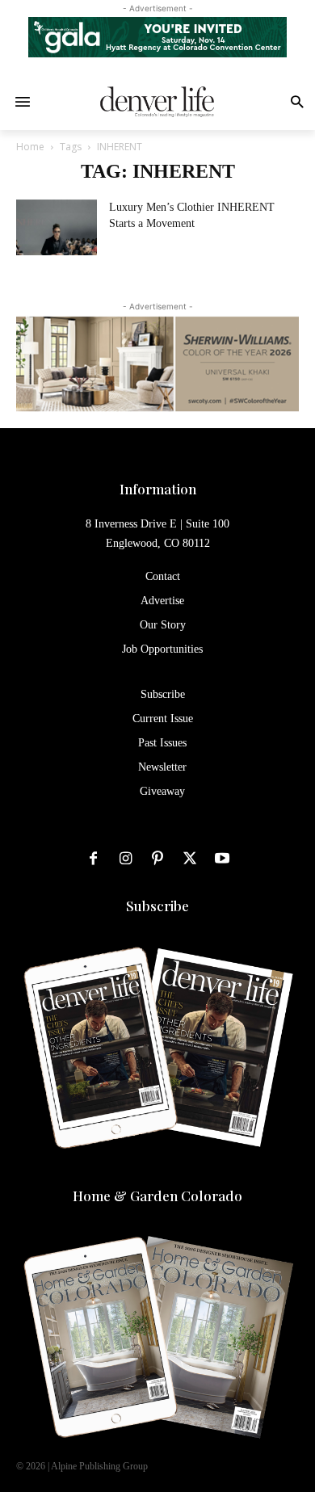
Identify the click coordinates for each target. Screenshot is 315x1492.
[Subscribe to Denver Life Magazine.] (157, 1049)
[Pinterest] (157, 859)
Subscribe (157, 905)
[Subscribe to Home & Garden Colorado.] (157, 1339)
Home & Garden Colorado (157, 1195)
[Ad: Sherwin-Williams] (157, 363)
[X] (190, 859)
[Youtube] (222, 859)
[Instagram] (125, 859)
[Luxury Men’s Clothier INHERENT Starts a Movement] (56, 227)
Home (30, 146)
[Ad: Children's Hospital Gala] (157, 37)
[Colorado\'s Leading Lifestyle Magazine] (157, 101)
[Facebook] (93, 859)
